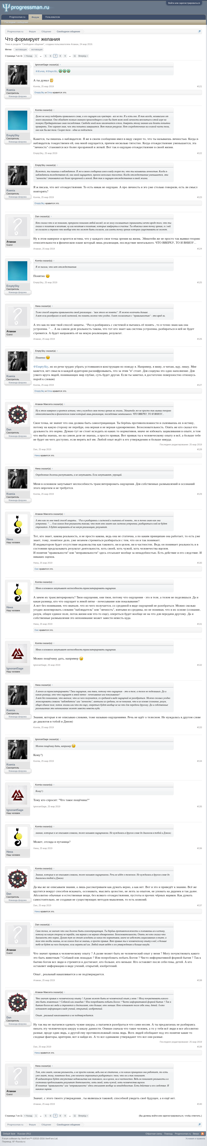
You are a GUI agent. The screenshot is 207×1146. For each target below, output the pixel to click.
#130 (199, 563)
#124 (199, 248)
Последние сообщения (16, 22)
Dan (8, 429)
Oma (49, 92)
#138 (199, 980)
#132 (199, 665)
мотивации (21, 49)
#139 (199, 1046)
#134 (199, 761)
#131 (199, 624)
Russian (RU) (24, 1133)
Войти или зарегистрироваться (184, 3)
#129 (199, 494)
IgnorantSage (14, 668)
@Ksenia (40, 71)
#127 (199, 385)
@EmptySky (51, 71)
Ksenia (10, 89)
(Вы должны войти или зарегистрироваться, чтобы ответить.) (170, 1116)
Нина (37, 455)
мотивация (36, 49)
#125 (199, 282)
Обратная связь (154, 1133)
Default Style (9, 1133)
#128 (199, 449)
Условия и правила (195, 1138)
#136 (199, 848)
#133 (199, 727)
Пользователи (52, 17)
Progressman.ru (17, 17)
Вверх (196, 1133)
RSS (202, 1133)
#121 (199, 86)
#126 (199, 339)
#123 (199, 197)
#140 (199, 1104)
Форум (35, 17)
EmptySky (40, 92)
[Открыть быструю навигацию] (199, 31)
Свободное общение (32, 44)
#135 (199, 806)
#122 (199, 153)
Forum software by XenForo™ (30, 1138)
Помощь (168, 1133)
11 (75, 56)
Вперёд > (83, 56)
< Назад (28, 56)
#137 (199, 905)
